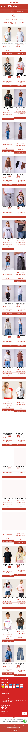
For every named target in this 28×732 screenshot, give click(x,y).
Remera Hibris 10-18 (7, 238)
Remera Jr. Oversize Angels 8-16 (20, 434)
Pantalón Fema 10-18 (8, 303)
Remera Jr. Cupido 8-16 (20, 75)
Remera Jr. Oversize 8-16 (8, 108)
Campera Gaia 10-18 (7, 663)
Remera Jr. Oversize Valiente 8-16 (20, 400)
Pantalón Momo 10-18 (8, 174)
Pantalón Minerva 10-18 (20, 142)
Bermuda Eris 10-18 (20, 271)
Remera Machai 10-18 (8, 367)
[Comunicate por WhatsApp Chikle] (25, 721)
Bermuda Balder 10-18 (8, 206)
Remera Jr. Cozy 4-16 (20, 564)
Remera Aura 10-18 (20, 206)
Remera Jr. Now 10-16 (8, 75)
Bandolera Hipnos (20, 238)
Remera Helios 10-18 (20, 303)
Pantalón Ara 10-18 (20, 107)
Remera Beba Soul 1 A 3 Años (7, 630)
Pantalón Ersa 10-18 (8, 141)
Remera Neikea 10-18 (20, 367)
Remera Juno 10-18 (20, 335)
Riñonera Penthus (7, 271)
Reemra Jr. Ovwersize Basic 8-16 (20, 532)
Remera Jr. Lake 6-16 (20, 629)
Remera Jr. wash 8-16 (8, 498)
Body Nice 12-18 (20, 174)
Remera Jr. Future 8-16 (20, 498)
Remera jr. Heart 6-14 (8, 597)
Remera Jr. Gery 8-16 (20, 466)
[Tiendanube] (14, 718)
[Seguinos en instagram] (2, 707)
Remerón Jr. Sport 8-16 (7, 43)
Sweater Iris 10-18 (7, 335)
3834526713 (6, 695)
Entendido (14, 730)
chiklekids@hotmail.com (9, 698)
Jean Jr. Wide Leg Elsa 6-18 (20, 664)
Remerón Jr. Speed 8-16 (20, 43)
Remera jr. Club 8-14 (7, 466)
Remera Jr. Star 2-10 (7, 399)
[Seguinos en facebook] (6, 707)
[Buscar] (11, 11)
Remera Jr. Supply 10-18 (20, 597)
